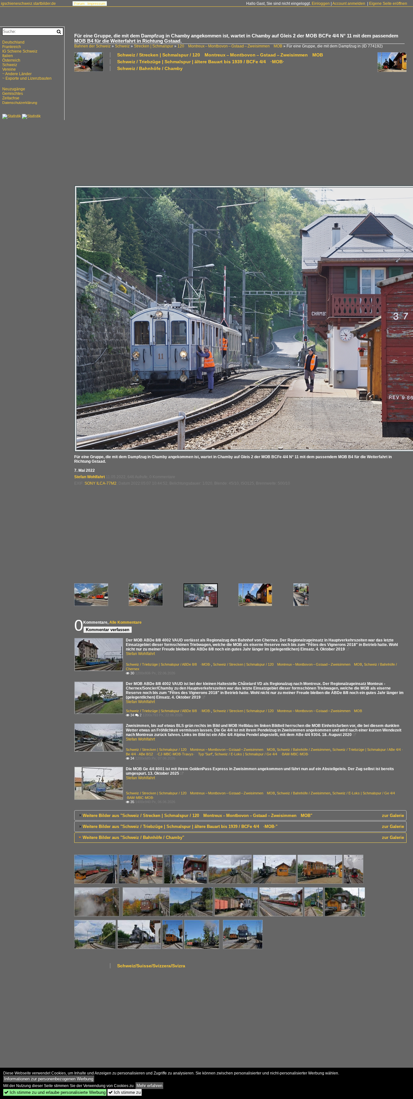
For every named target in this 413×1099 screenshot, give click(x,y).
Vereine (9, 69)
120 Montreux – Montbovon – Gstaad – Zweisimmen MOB (229, 46)
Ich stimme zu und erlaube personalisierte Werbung (55, 1092)
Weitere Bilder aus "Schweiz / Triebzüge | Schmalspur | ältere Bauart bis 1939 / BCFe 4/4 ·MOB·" (180, 826)
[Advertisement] (240, 128)
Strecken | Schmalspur (153, 46)
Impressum (96, 3)
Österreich (11, 60)
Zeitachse (10, 98)
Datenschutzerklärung (19, 103)
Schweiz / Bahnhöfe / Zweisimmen (303, 749)
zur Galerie (393, 815)
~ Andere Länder (17, 74)
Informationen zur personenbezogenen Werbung (48, 1078)
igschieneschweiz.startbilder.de (28, 3)
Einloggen (321, 3)
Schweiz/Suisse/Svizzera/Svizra (151, 965)
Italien (7, 56)
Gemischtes (12, 93)
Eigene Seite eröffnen (388, 3)
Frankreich (11, 47)
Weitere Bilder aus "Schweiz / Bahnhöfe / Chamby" (133, 837)
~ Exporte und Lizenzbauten (27, 78)
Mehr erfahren (149, 1085)
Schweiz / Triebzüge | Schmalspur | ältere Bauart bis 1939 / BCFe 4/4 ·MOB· (200, 61)
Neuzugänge (13, 89)
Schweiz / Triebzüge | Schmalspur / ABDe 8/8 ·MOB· (168, 664)
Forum (79, 3)
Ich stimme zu (124, 1092)
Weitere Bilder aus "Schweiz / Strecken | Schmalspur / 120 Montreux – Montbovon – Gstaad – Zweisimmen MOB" (197, 815)
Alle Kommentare (125, 622)
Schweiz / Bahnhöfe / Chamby (150, 68)
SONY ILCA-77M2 (100, 483)
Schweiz (122, 46)
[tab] (240, 815)
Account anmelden (348, 3)
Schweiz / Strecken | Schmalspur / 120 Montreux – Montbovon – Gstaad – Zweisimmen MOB (220, 54)
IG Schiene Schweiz (19, 51)
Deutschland (13, 42)
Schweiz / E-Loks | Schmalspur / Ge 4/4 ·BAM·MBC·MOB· (262, 754)
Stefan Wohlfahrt (89, 477)
